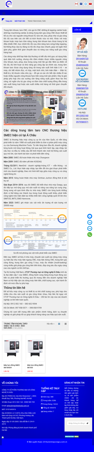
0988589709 (82, 88)
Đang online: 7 (48, 411)
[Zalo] (82, 73)
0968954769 (82, 94)
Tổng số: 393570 (49, 408)
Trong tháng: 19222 (50, 404)
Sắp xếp (50, 324)
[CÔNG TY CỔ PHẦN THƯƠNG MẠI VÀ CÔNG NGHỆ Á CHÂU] (89, 216)
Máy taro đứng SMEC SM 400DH (12, 366)
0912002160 (82, 115)
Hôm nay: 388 (48, 397)
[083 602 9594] (90, 235)
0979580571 (82, 122)
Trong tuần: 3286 (49, 400)
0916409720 (82, 58)
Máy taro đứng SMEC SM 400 (35, 366)
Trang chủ (9, 21)
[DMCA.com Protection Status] (72, 436)
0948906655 (82, 65)
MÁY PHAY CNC (20, 21)
